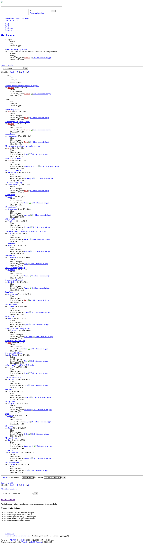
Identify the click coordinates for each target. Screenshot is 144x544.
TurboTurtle (28, 337)
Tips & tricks (23, 49)
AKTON (13, 540)
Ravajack (11, 282)
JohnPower (12, 464)
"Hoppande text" (11, 438)
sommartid (9, 450)
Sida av (14, 72)
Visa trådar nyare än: (14, 477)
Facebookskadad (11, 304)
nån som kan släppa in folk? (15, 170)
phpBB (21, 540)
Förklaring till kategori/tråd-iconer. (17, 122)
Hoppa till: (6, 494)
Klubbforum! (10, 195)
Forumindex (9, 18)
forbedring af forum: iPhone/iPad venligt (19, 365)
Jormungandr (12, 294)
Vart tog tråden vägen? (13, 377)
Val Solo (11, 306)
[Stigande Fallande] (59, 477)
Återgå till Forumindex (9, 489)
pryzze (13, 331)
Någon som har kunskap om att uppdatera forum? (22, 146)
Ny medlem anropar (12, 462)
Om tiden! (9, 389)
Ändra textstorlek (11, 20)
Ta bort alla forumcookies (21, 536)
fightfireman (12, 258)
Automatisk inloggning (13, 183)
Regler (7, 24)
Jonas (9, 112)
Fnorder (10, 221)
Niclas (10, 197)
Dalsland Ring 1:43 (31, 166)
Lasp (26, 154)
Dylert (26, 324)
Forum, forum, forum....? (14, 280)
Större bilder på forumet (13, 158)
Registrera (9, 28)
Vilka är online (8, 499)
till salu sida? (10, 316)
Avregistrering (10, 243)
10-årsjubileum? (11, 207)
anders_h (11, 245)
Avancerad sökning (37, 13)
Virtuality (24, 542)
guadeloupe (12, 379)
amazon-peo (12, 172)
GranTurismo (12, 209)
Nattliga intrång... (11, 402)
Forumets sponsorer (12, 110)
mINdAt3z (11, 270)
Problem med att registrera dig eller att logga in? (22, 86)
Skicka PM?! (10, 219)
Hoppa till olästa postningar (15, 268)
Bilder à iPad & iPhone (13, 353)
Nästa (5, 477)
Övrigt (18, 18)
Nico (26, 264)
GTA (9, 318)
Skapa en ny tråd (7, 65)
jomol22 (27, 397)
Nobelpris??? (10, 256)
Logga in (8, 30)
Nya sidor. (9, 426)
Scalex (26, 312)
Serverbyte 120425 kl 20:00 (15, 341)
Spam (7, 414)
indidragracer (12, 185)
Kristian (27, 251)
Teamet (8, 536)
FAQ (7, 26)
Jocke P (10, 233)
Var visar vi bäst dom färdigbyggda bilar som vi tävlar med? (26, 231)
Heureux (27, 58)
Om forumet (26, 18)
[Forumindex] (31, 6)
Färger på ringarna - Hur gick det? (17, 329)
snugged (27, 215)
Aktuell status (10, 134)
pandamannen (12, 136)
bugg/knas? (9, 292)
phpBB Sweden (36, 542)
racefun (10, 367)
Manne (14, 355)
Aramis (26, 276)
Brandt (10, 428)
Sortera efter (39, 477)
